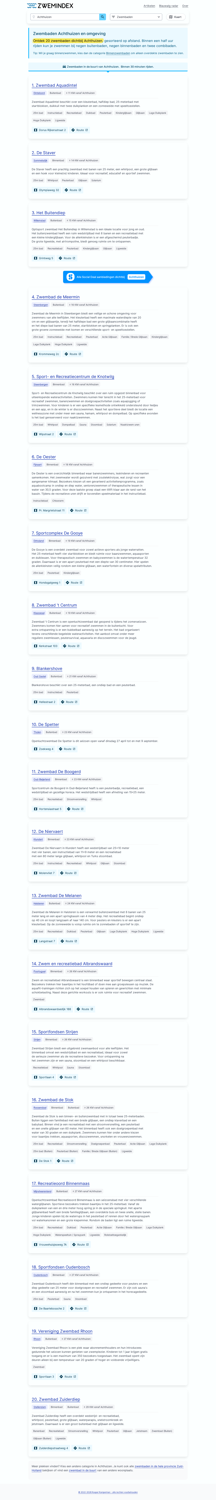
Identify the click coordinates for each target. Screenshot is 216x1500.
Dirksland (39, 540)
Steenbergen (41, 304)
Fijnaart (38, 464)
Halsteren (39, 903)
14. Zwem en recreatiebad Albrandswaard (72, 963)
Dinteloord (39, 92)
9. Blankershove (47, 668)
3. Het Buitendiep (48, 212)
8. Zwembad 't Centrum (54, 605)
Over (185, 5)
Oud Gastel (40, 676)
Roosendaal (40, 1107)
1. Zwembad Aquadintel (54, 85)
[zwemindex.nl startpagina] (50, 5)
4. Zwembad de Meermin (56, 296)
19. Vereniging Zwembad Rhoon (62, 1331)
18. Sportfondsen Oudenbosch (61, 1267)
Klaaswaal (39, 612)
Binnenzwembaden (118, 53)
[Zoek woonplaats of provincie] (102, 17)
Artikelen (149, 5)
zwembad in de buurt (82, 1470)
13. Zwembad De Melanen (57, 895)
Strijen (37, 1039)
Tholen (37, 732)
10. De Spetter (45, 724)
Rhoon (37, 1338)
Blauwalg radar (168, 5)
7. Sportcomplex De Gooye (57, 533)
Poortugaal (40, 971)
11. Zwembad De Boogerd (56, 771)
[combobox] (64, 17)
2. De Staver (44, 152)
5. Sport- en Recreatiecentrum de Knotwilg (73, 376)
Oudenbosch (41, 1274)
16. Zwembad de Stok (52, 1099)
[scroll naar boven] (210, 1490)
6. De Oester (44, 456)
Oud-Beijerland (42, 779)
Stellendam (40, 1406)
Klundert (38, 839)
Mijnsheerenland (42, 1191)
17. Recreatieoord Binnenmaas (61, 1183)
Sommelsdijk (40, 160)
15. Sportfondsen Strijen (55, 1031)
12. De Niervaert (47, 831)
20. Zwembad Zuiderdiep (56, 1399)
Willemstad (40, 220)
